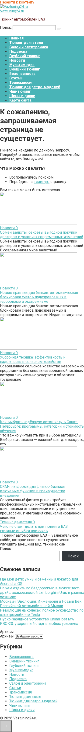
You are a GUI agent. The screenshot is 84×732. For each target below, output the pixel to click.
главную (41, 181)
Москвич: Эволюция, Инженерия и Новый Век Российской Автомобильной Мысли (40, 603)
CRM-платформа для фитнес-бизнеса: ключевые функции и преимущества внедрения (32, 491)
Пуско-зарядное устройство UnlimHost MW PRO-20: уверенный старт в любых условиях (39, 621)
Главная (16, 38)
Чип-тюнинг (20, 91)
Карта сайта (20, 100)
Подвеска (18, 51)
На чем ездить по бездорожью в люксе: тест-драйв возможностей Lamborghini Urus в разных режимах (42, 592)
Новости (17, 60)
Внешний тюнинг (24, 69)
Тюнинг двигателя (26, 42)
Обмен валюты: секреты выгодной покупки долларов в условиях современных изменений (41, 234)
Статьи (15, 78)
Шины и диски (22, 96)
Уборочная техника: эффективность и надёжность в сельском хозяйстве (32, 359)
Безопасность (22, 73)
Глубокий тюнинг (24, 56)
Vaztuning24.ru (12, 11)
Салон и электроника (28, 47)
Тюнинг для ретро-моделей (34, 87)
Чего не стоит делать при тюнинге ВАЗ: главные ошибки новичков (34, 528)
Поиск (5, 548)
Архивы (7, 636)
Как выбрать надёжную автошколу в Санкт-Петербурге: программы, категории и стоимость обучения (42, 426)
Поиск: (6, 27)
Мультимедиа (22, 65)
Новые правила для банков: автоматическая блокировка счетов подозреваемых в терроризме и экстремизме (39, 297)
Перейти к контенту (17, 2)
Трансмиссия (21, 82)
